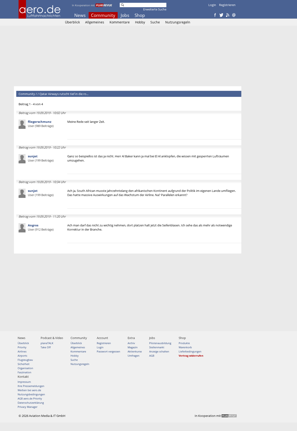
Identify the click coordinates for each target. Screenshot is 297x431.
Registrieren (227, 5)
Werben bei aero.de (29, 390)
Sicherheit (23, 364)
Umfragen (133, 355)
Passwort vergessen (108, 351)
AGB (151, 355)
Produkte (184, 343)
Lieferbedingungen (190, 351)
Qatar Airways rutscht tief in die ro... (63, 94)
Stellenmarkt (156, 347)
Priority (22, 347)
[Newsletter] (234, 15)
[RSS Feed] (227, 15)
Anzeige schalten (159, 351)
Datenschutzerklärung (31, 402)
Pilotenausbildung (160, 343)
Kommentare (120, 22)
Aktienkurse (135, 351)
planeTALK (47, 343)
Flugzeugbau (25, 359)
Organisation (25, 368)
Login (212, 5)
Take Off (46, 347)
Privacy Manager (27, 407)
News (80, 15)
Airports (22, 355)
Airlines (22, 351)
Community (103, 15)
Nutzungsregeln (177, 22)
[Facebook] (215, 15)
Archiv (131, 343)
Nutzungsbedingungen (31, 394)
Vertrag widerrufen (191, 355)
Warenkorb (185, 347)
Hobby (140, 22)
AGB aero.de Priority (30, 398)
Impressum (24, 381)
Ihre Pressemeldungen (31, 386)
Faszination (24, 372)
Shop (140, 15)
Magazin (133, 347)
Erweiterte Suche (154, 9)
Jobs (125, 15)
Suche (155, 22)
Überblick (72, 22)
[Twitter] (221, 15)
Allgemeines (94, 22)
